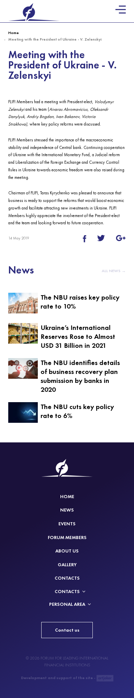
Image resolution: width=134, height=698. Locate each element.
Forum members (67, 537)
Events (67, 524)
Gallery (67, 565)
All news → (114, 271)
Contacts (67, 578)
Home (13, 32)
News (67, 510)
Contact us (67, 630)
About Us (67, 551)
